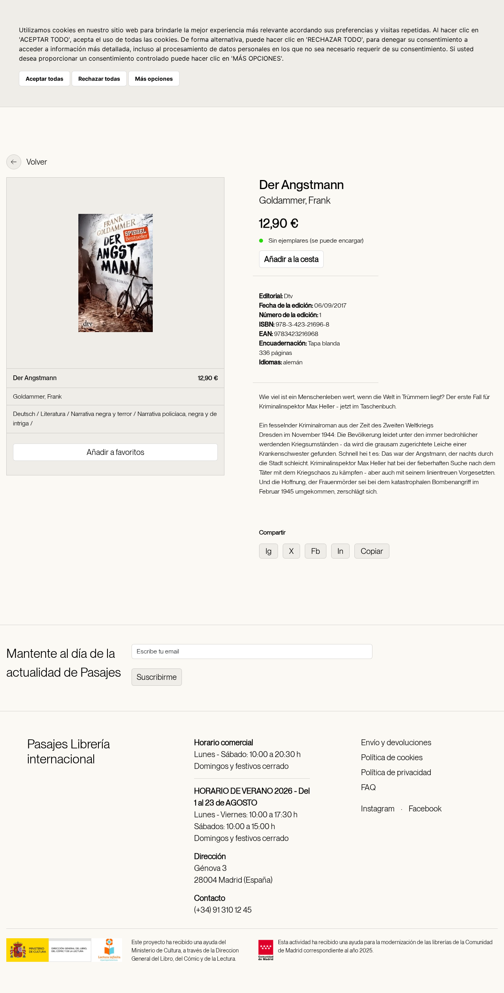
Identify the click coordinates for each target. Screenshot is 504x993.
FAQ (368, 787)
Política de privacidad (396, 772)
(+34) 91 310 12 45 (223, 910)
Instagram (378, 808)
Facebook (425, 808)
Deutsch (24, 414)
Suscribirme (157, 677)
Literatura (53, 414)
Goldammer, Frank (294, 200)
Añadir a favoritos (115, 452)
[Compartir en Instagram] (271, 550)
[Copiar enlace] (373, 550)
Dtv (288, 296)
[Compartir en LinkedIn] (342, 550)
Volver (36, 162)
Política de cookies (391, 757)
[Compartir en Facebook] (318, 550)
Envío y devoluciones (396, 742)
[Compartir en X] (294, 550)
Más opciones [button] (154, 78)
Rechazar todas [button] (99, 78)
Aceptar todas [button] (44, 78)
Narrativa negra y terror (101, 414)
